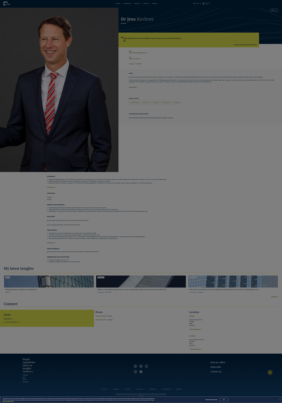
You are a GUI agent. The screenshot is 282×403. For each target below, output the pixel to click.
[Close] (279, 399)
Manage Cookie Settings (211, 399)
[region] (141, 399)
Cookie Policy (10, 401)
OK (223, 399)
